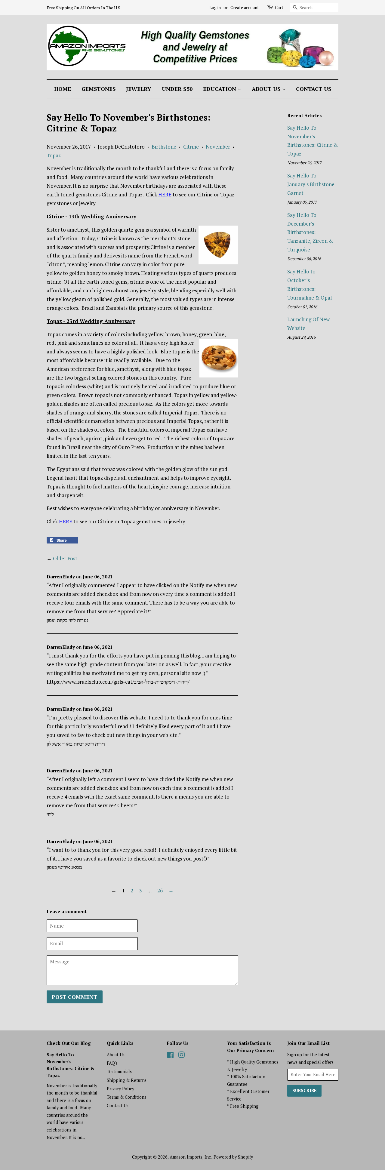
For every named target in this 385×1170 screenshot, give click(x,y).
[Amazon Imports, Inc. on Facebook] (170, 1056)
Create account (244, 7)
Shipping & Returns (126, 1080)
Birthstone (164, 146)
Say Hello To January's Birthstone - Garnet (312, 184)
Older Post (65, 558)
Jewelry (138, 88)
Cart (279, 7)
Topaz (54, 155)
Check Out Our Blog (69, 1043)
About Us (267, 88)
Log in (215, 7)
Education (220, 88)
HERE (164, 194)
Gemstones (99, 88)
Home (62, 88)
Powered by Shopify (233, 1157)
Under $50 (177, 88)
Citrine (191, 146)
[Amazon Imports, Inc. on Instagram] (181, 1056)
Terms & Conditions (126, 1097)
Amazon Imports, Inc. (191, 1157)
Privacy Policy (120, 1088)
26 (160, 890)
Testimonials (119, 1071)
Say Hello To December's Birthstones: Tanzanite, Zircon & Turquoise (310, 232)
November (218, 146)
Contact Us (313, 88)
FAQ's (112, 1063)
